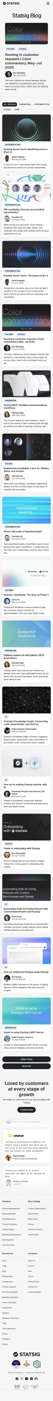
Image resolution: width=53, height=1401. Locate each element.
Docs (4, 1261)
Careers (31, 1266)
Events (5, 1334)
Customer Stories (35, 1229)
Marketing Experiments (11, 1235)
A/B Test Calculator (10, 1292)
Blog (4, 1271)
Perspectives (7, 1276)
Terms (30, 1276)
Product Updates (9, 1287)
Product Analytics (9, 1224)
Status (5, 1344)
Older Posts (26, 1059)
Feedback (6, 1339)
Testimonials (26, 1109)
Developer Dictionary (10, 1318)
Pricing (31, 1224)
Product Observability (37, 1208)
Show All (26, 1066)
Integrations (7, 1308)
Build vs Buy (33, 1219)
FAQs (4, 1323)
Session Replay (8, 1229)
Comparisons (7, 1282)
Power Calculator (9, 1302)
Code (4, 1266)
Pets (30, 1271)
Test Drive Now (8, 1245)
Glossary (5, 1313)
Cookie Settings (34, 1292)
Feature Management (11, 1208)
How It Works (33, 1214)
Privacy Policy (33, 1282)
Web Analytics (8, 1240)
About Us (31, 1261)
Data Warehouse (8, 1219)
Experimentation (9, 1214)
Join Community (8, 1329)
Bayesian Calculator (10, 1297)
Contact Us (32, 1287)
